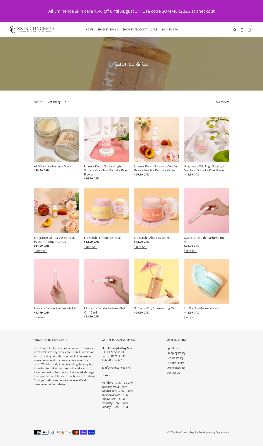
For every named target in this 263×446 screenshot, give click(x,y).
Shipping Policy (176, 353)
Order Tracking (176, 367)
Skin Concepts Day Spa (187, 432)
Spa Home (173, 348)
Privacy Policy (175, 362)
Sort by (38, 102)
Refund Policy (175, 358)
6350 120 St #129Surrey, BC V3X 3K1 (117, 352)
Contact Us (173, 372)
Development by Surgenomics (214, 432)
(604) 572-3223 (114, 360)
